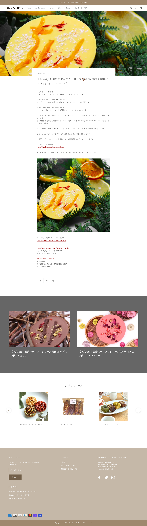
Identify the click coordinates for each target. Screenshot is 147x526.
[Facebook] (99, 477)
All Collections (40, 8)
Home (29, 8)
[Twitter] (106, 477)
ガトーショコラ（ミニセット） (109, 424)
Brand (68, 8)
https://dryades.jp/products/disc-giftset (50, 147)
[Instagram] (113, 477)
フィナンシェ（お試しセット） (69, 424)
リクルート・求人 (80, 8)
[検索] (136, 8)
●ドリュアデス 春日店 (45, 259)
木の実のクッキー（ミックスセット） (32, 424)
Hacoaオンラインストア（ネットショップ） (22, 492)
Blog (59, 8)
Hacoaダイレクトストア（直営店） (20, 495)
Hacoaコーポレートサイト (17, 498)
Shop (52, 8)
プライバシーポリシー (68, 465)
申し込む (15, 477)
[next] (138, 410)
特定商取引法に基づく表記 (69, 469)
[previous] (8, 410)
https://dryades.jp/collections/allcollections (51, 240)
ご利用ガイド (65, 462)
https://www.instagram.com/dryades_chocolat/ (53, 248)
